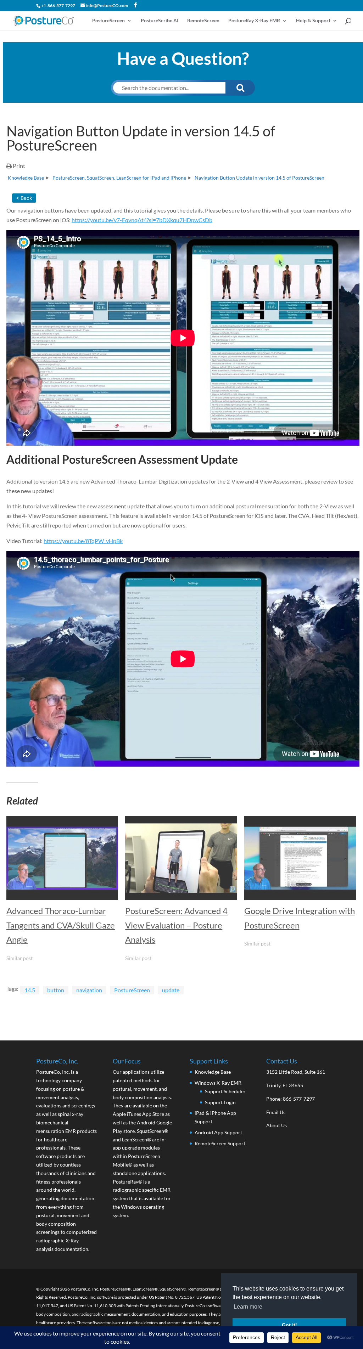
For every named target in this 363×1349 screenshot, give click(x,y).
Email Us (275, 1112)
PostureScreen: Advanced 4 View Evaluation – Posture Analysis (176, 925)
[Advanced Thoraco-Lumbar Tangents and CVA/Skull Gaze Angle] (62, 858)
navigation (89, 990)
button (55, 990)
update (170, 990)
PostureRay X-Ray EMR (254, 20)
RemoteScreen (203, 20)
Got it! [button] (289, 1325)
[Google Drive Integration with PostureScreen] (300, 858)
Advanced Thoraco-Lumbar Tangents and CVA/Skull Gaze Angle (60, 925)
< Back (24, 198)
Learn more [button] (248, 1307)
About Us (276, 1125)
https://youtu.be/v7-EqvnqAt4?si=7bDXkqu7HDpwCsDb (142, 219)
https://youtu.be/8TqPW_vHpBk (83, 540)
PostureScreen (108, 20)
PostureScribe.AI (159, 20)
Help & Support (313, 20)
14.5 (29, 990)
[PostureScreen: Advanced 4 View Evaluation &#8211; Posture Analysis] (181, 858)
